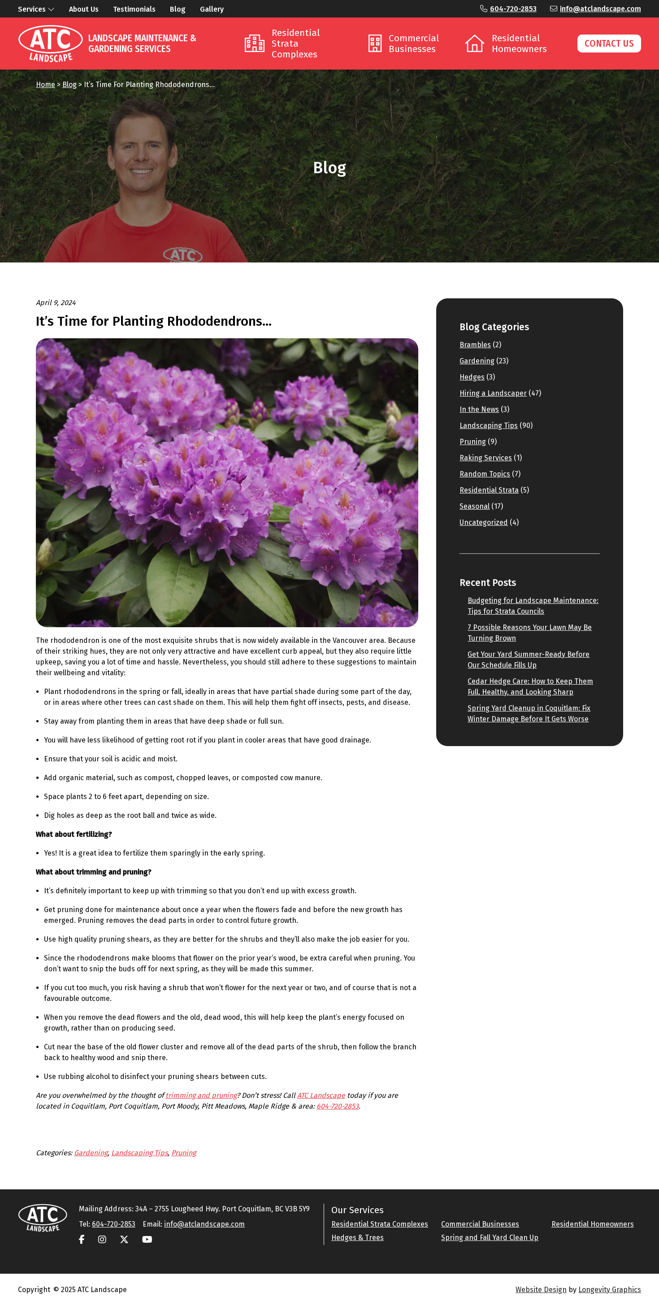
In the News (479, 409)
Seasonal (475, 506)
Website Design (541, 1289)
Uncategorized (484, 522)
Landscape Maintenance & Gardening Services (142, 43)
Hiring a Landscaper (493, 393)
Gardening (91, 1153)
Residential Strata (489, 490)
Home (45, 84)
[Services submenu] (51, 9)
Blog (69, 84)
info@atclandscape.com (600, 8)
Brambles (475, 345)
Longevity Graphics (609, 1289)
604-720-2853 (513, 8)
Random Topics (485, 474)
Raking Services (486, 458)
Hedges (472, 377)
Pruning (183, 1153)
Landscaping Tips (139, 1153)
